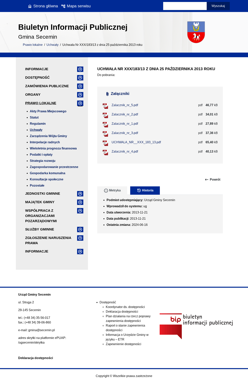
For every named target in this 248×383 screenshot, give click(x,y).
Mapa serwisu (76, 6)
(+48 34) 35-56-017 (37, 317)
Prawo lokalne (33, 44)
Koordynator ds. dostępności (125, 307)
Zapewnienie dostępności (123, 344)
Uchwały (52, 44)
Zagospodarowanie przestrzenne (54, 167)
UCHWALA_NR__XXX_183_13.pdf (136, 142)
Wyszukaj (218, 6)
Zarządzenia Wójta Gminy (48, 136)
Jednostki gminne (42, 193)
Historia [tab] (145, 190)
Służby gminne (39, 229)
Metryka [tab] (112, 190)
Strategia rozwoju (42, 160)
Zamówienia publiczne (47, 86)
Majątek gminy (39, 202)
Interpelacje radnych (45, 142)
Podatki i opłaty (41, 154)
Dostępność (37, 77)
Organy (32, 94)
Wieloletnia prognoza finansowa (53, 148)
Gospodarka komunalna (47, 173)
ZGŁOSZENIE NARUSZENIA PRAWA (48, 240)
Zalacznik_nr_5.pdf (125, 105)
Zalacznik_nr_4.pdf (125, 151)
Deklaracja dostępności (122, 311)
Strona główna (43, 6)
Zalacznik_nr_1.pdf (125, 123)
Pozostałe (37, 185)
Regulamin (38, 123)
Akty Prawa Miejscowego (48, 111)
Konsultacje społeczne (46, 179)
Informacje (36, 69)
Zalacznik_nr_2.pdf (125, 114)
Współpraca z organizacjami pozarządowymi (41, 216)
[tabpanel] (160, 214)
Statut (34, 117)
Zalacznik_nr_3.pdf (125, 133)
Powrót (212, 179)
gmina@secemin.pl (41, 330)
